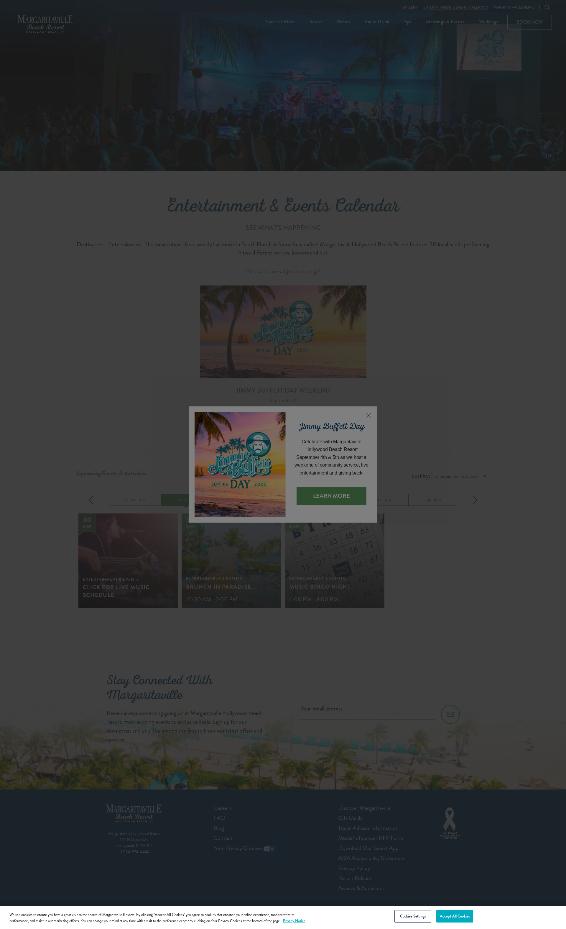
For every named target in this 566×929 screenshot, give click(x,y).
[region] (283, 917)
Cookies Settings (413, 916)
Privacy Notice (294, 921)
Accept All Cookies (455, 916)
